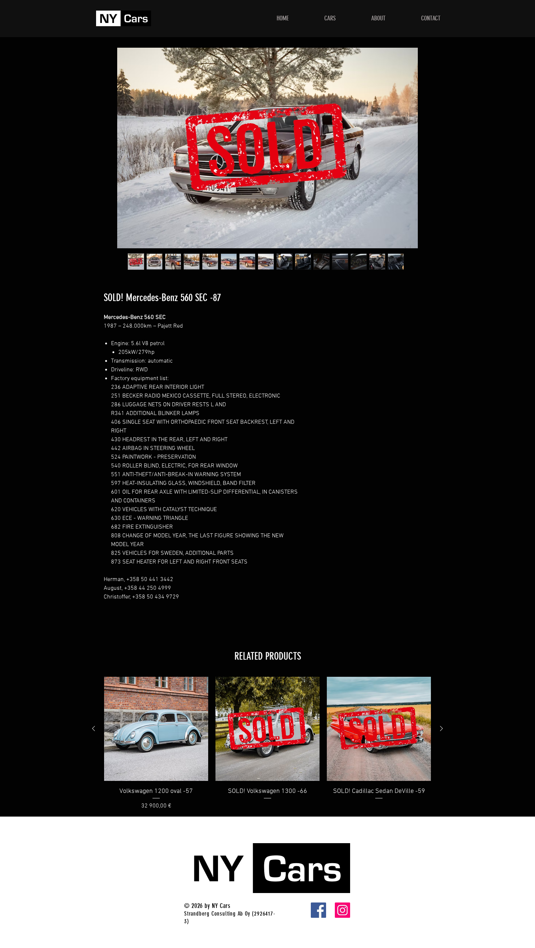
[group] (267, 743)
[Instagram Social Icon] (342, 910)
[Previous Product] (93, 728)
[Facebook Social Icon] (318, 910)
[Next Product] (441, 728)
